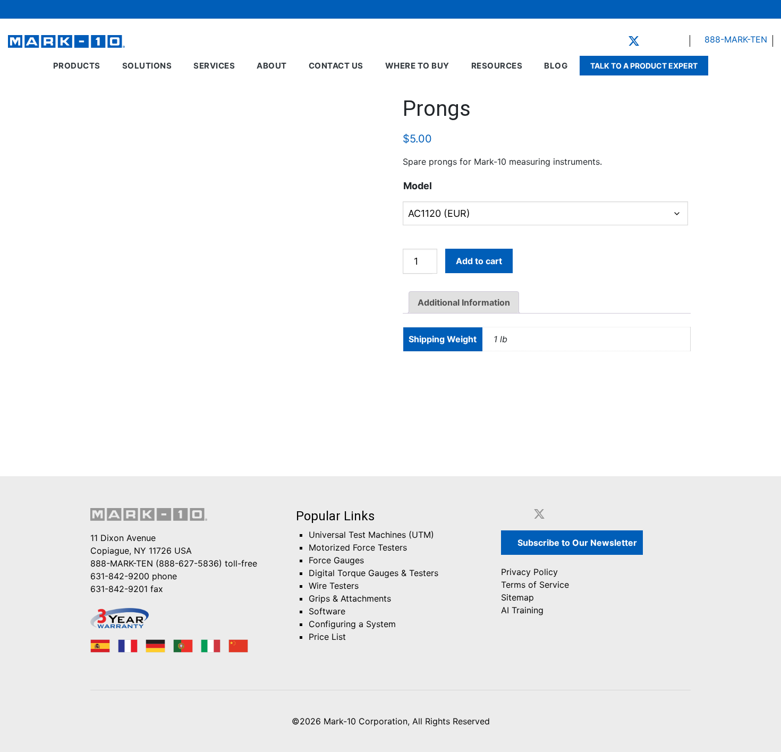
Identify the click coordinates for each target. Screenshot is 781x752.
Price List (327, 636)
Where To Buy (417, 66)
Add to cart (479, 261)
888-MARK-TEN (734, 39)
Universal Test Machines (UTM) (371, 534)
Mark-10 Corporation (366, 721)
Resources (497, 66)
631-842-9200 (119, 576)
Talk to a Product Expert (644, 65)
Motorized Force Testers (358, 547)
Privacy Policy (529, 572)
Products (76, 66)
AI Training (522, 610)
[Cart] (736, 9)
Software (327, 611)
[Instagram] (680, 41)
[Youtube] (665, 41)
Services (214, 66)
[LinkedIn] (650, 41)
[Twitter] (634, 41)
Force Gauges (336, 560)
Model (417, 185)
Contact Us (336, 66)
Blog (555, 66)
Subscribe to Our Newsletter (576, 542)
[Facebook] (617, 41)
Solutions (147, 66)
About (272, 66)
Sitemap (517, 597)
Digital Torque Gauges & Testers (373, 573)
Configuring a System (352, 624)
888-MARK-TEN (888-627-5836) (156, 563)
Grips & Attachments (350, 598)
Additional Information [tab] (464, 302)
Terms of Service (535, 584)
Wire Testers (334, 585)
